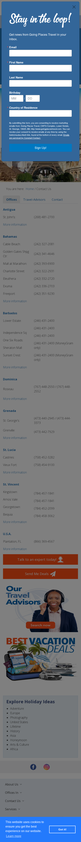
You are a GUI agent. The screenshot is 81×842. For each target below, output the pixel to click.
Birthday (14, 92)
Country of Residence (23, 107)
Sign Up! (40, 147)
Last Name (16, 77)
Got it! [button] (62, 829)
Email (13, 47)
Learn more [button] (13, 836)
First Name (16, 62)
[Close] (74, 7)
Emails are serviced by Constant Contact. (39, 136)
